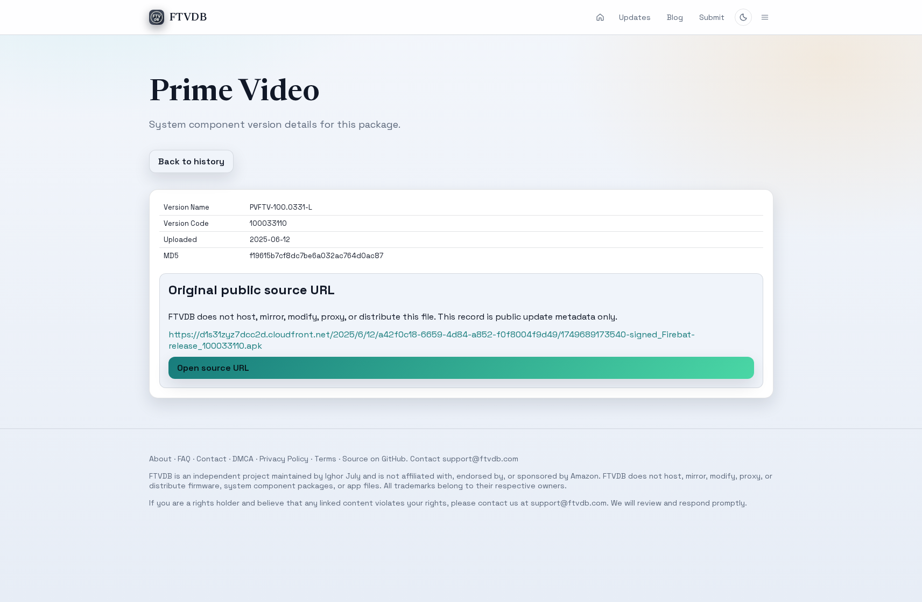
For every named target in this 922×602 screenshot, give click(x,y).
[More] (764, 17)
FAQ (184, 458)
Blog (675, 17)
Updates (635, 17)
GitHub (394, 458)
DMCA (243, 458)
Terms (325, 458)
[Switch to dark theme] (743, 17)
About (160, 458)
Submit (711, 17)
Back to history (191, 161)
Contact (211, 458)
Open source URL (213, 367)
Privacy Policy (283, 458)
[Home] (600, 17)
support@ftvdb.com (480, 458)
